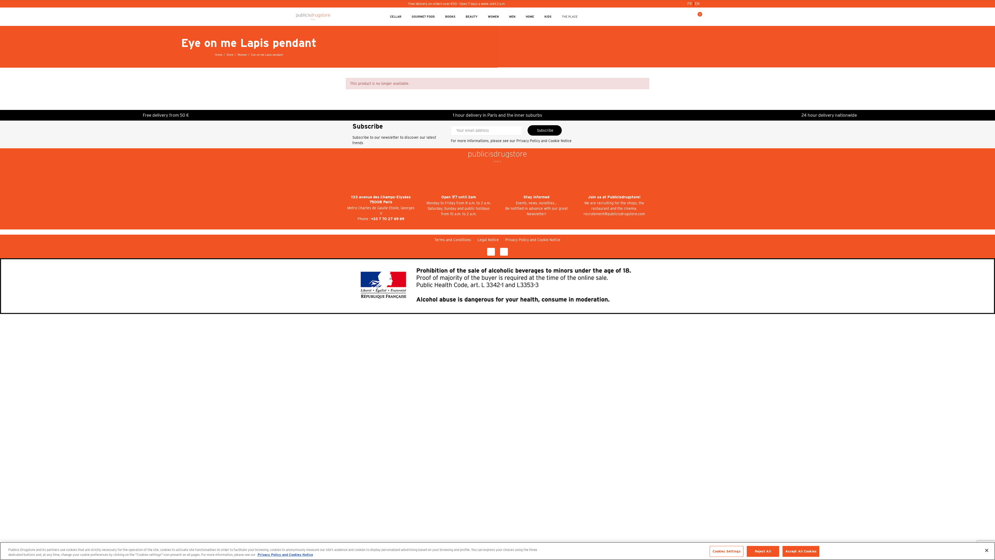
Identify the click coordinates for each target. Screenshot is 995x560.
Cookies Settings (727, 551)
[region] (497, 551)
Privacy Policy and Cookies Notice (285, 555)
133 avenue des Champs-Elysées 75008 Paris (381, 199)
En (697, 4)
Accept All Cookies (800, 551)
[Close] (986, 550)
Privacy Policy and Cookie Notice (544, 141)
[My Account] (681, 16)
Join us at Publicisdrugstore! (614, 197)
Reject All (763, 551)
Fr (690, 4)
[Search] (689, 16)
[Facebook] (491, 252)
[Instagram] (504, 252)
